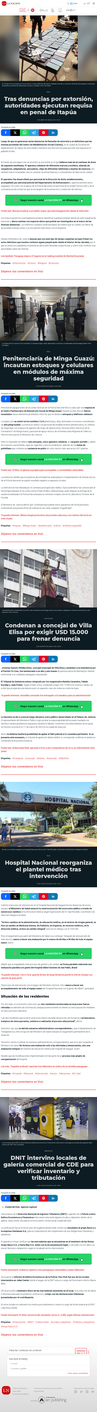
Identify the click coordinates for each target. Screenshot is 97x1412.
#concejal (30, 758)
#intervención (41, 1073)
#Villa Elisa (64, 758)
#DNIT (30, 1322)
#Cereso (31, 263)
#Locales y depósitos (61, 1322)
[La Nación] (11, 3)
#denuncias (64, 1073)
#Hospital (17, 1073)
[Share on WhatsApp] (24, 132)
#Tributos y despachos (84, 1322)
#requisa (16, 525)
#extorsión (51, 758)
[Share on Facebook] (5, 132)
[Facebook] (76, 1392)
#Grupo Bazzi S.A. (9, 1326)
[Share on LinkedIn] (53, 132)
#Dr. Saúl (76, 1073)
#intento (41, 758)
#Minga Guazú (29, 525)
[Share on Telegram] (34, 132)
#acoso (53, 1073)
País (48, 92)
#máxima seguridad (72, 525)
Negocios (48, 1151)
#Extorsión (53, 263)
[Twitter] (81, 1392)
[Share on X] (15, 132)
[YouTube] (93, 1392)
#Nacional (28, 1073)
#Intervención (19, 263)
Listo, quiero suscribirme (78, 1373)
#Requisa (42, 263)
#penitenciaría (45, 525)
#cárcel (57, 525)
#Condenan (17, 758)
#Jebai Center (42, 1322)
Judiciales (48, 618)
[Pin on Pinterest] (43, 132)
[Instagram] (87, 1392)
